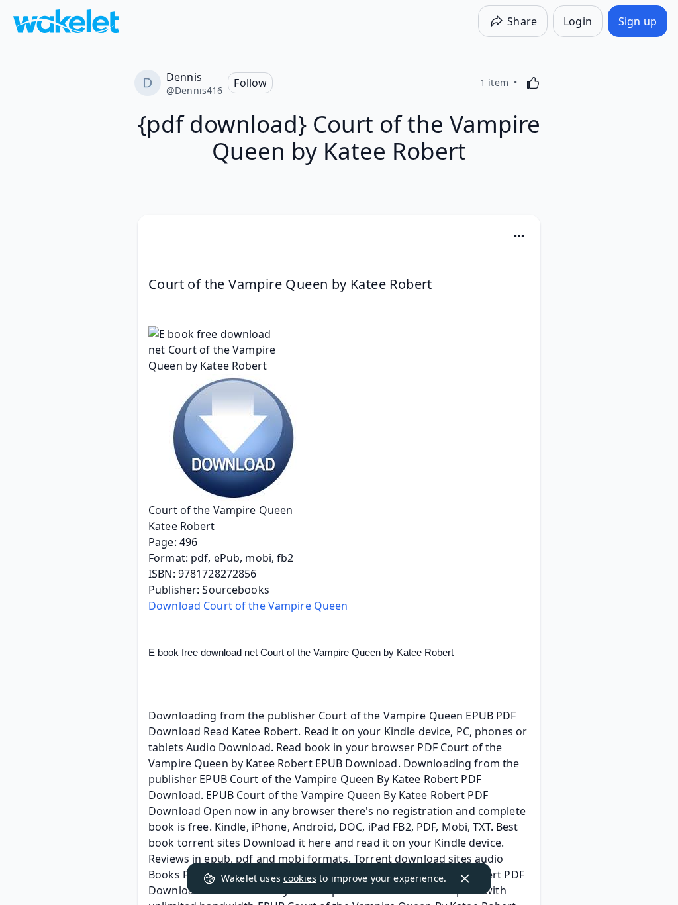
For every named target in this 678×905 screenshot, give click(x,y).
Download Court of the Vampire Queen (248, 605)
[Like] (533, 82)
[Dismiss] (464, 878)
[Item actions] (519, 235)
